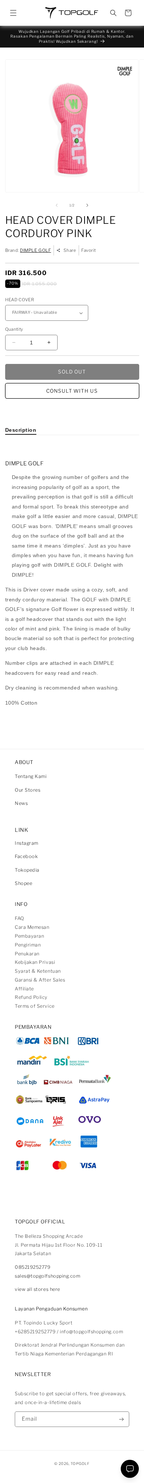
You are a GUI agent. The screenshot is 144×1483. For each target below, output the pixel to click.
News (21, 803)
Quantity (14, 329)
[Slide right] (87, 205)
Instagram (26, 843)
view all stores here (37, 1289)
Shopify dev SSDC (79, 1470)
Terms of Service (35, 1006)
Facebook (26, 856)
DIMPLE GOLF (35, 250)
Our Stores (27, 790)
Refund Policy (31, 997)
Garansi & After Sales (40, 980)
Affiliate (24, 988)
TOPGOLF (80, 1463)
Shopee (23, 883)
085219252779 (32, 1267)
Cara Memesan (32, 927)
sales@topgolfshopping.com (47, 1276)
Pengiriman (28, 945)
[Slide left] (56, 205)
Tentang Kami (31, 776)
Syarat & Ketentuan (38, 971)
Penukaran (27, 953)
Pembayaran (29, 936)
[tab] (21, 430)
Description (21, 430)
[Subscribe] (121, 1419)
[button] (13, 13)
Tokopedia (27, 870)
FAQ (19, 918)
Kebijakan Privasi (35, 962)
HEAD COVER (19, 299)
